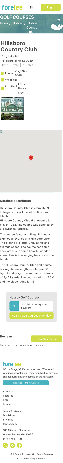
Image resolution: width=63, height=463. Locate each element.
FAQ (5, 400)
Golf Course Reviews (20, 454)
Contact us (9, 404)
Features (8, 395)
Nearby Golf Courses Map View (32, 315)
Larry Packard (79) (23, 88)
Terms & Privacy (12, 411)
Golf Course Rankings (42, 454)
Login (50, 7)
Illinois (4, 23)
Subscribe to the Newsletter (26, 383)
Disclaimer (9, 415)
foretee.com (10, 423)
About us (8, 391)
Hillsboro (17, 23)
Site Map (8, 419)
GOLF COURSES (17, 17)
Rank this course (46, 339)
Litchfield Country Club (33, 304)
